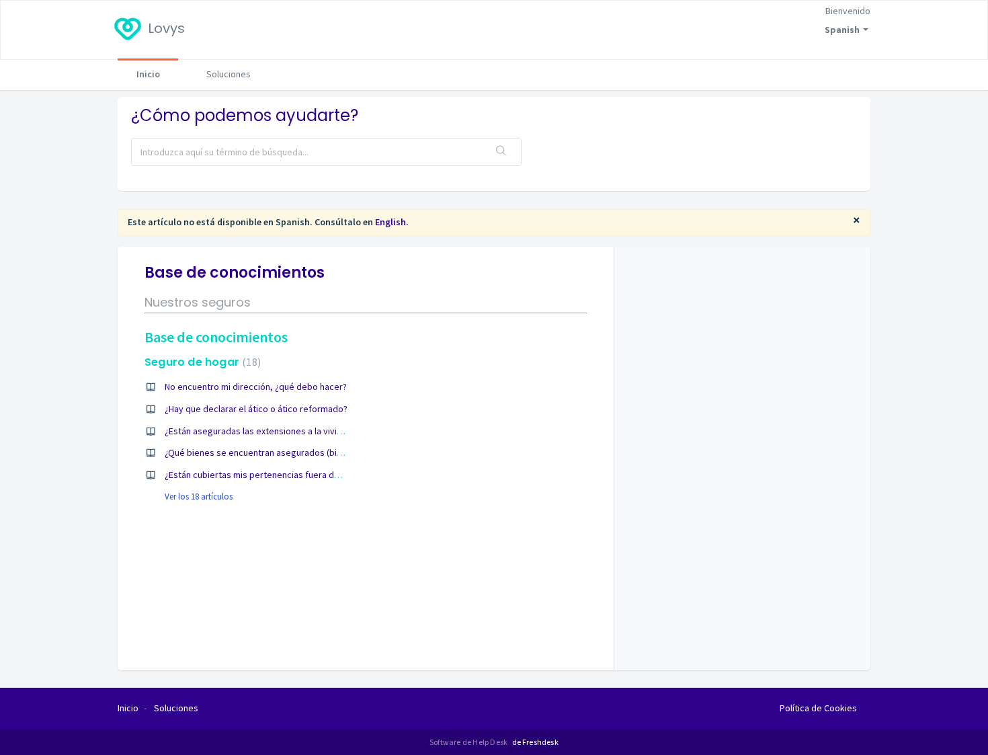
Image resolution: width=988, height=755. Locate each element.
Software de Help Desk (469, 742)
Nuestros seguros (198, 302)
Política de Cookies (818, 708)
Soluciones (228, 74)
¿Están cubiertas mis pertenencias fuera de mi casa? (270, 475)
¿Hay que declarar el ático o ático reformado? (256, 409)
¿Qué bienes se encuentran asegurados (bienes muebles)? (283, 452)
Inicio (148, 74)
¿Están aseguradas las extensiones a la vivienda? (263, 431)
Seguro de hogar (201, 362)
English (390, 222)
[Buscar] (501, 151)
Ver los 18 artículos (199, 496)
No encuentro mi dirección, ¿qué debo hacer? (256, 387)
